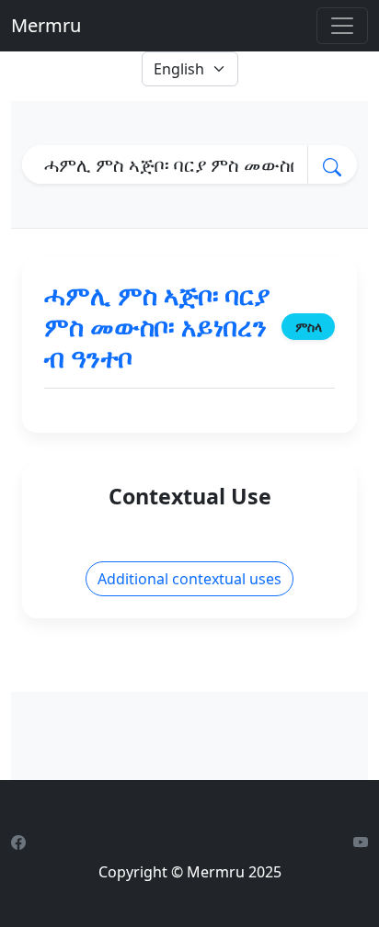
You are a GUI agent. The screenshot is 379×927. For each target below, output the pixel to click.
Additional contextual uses (189, 579)
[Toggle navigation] (342, 25)
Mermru (46, 25)
